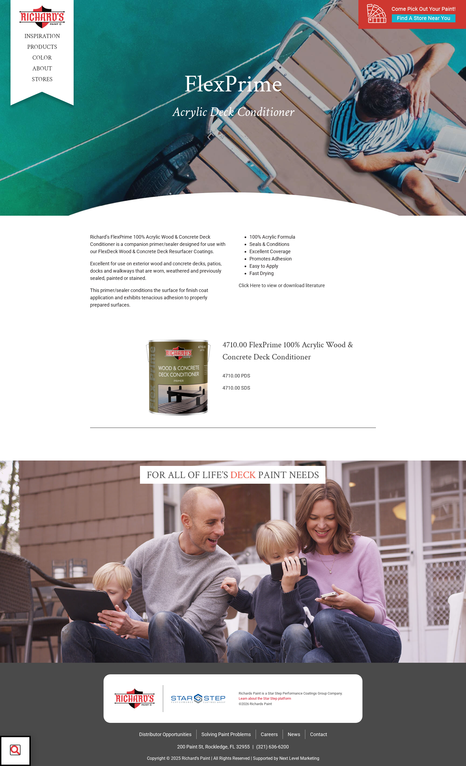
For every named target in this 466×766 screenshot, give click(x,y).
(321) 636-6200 (272, 747)
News (294, 734)
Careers (269, 734)
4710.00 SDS (236, 388)
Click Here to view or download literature (282, 285)
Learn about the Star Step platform (265, 698)
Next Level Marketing (299, 758)
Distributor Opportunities (165, 734)
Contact (318, 734)
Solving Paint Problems (226, 734)
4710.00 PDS (236, 376)
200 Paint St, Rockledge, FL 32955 (213, 747)
